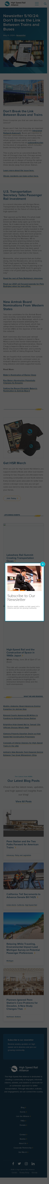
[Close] (42, 564)
